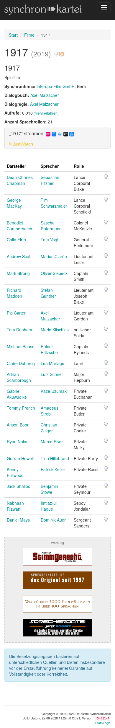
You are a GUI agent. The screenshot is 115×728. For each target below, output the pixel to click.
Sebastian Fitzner (50, 180)
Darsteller (16, 166)
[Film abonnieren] (61, 51)
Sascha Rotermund (51, 226)
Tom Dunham (19, 330)
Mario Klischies (55, 330)
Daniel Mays (18, 520)
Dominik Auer (53, 520)
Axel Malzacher (44, 95)
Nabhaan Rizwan (15, 506)
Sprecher (50, 166)
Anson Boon (18, 425)
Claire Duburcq (21, 363)
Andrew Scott (19, 256)
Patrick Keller (53, 469)
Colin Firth (16, 239)
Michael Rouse (20, 346)
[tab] (57, 138)
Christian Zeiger (49, 428)
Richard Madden (14, 293)
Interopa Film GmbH (56, 86)
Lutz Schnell (52, 374)
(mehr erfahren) (46, 112)
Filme (29, 35)
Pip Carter (16, 313)
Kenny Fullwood (15, 472)
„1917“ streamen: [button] (43, 133)
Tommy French (21, 408)
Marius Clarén (54, 256)
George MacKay (14, 203)
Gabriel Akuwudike (17, 394)
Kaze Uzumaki (54, 391)
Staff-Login (103, 723)
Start (13, 35)
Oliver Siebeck (54, 273)
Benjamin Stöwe (49, 489)
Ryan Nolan (18, 441)
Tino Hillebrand (55, 458)
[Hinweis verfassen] (56, 51)
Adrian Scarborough (19, 377)
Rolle (79, 166)
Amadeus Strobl (49, 411)
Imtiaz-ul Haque (49, 506)
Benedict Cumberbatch (19, 226)
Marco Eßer (52, 441)
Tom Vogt (49, 239)
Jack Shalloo (18, 486)
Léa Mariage (52, 363)
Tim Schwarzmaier (54, 203)
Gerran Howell (20, 458)
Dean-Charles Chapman (20, 180)
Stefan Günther (48, 293)
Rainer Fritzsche (49, 349)
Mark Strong (18, 273)
